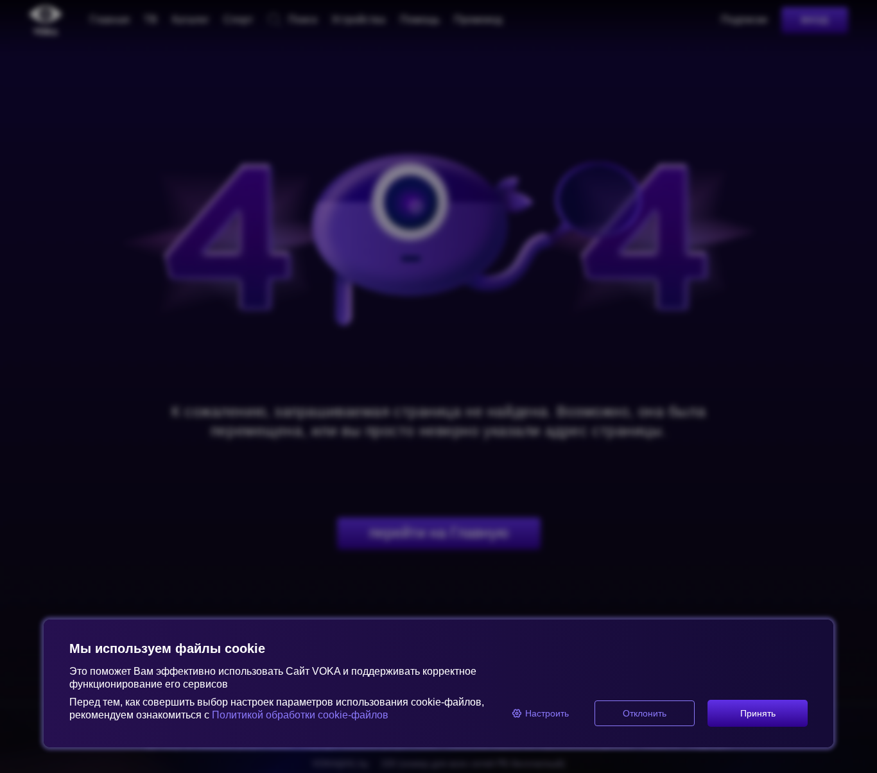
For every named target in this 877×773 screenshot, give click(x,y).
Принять (758, 713)
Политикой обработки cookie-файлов (300, 714)
